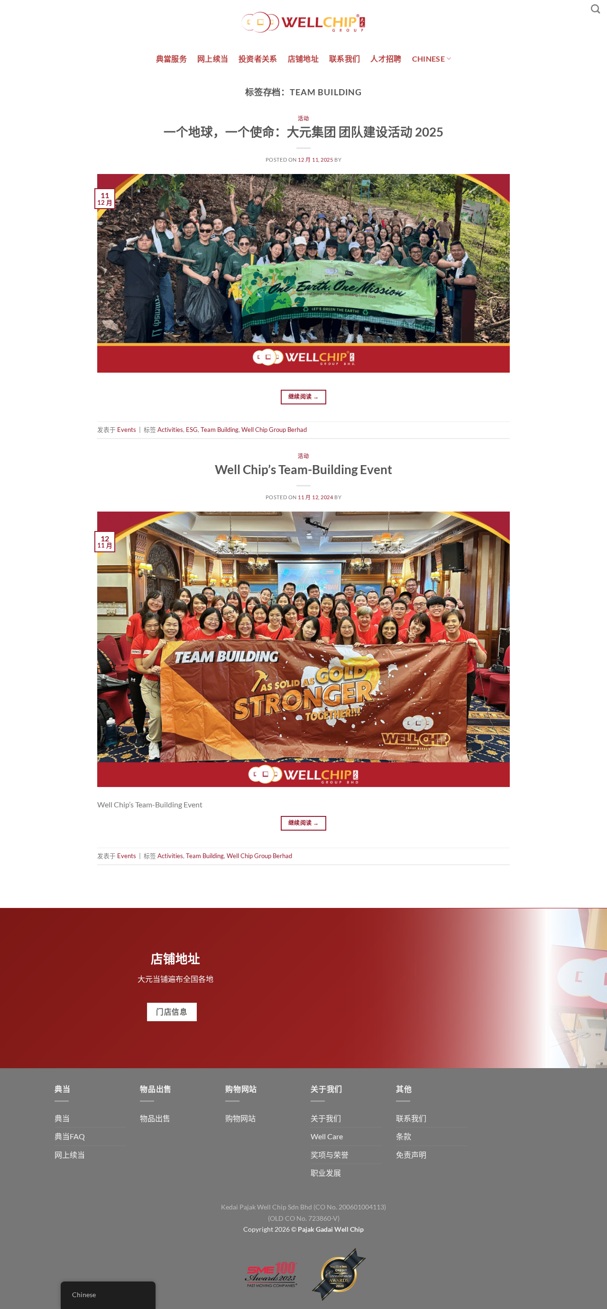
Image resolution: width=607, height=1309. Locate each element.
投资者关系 (258, 58)
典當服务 (171, 58)
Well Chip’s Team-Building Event (303, 469)
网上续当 (212, 58)
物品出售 (155, 1118)
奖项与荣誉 (330, 1154)
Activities (170, 429)
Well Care (327, 1136)
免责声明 (411, 1154)
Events (126, 429)
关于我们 (326, 1118)
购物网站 (240, 1118)
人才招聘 (385, 58)
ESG (192, 429)
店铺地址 (303, 58)
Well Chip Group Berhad (274, 429)
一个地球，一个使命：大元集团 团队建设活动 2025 (303, 132)
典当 (62, 1118)
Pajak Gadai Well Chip (331, 1229)
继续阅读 (303, 396)
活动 (303, 118)
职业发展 (326, 1172)
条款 (403, 1136)
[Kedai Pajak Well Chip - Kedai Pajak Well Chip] (303, 22)
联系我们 (344, 58)
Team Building (220, 429)
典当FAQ (70, 1136)
